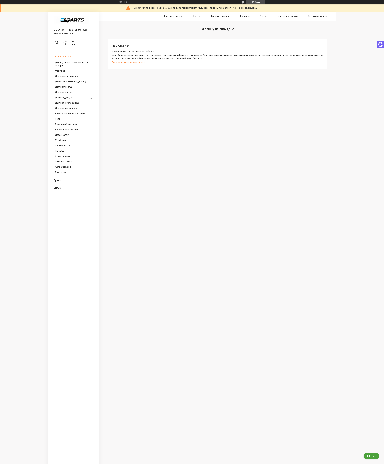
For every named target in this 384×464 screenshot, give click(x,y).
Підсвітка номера (63, 161)
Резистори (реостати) (66, 124)
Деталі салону (62, 135)
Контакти (245, 16)
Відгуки (57, 188)
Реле (57, 119)
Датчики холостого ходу (67, 76)
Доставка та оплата (220, 16)
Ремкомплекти (62, 145)
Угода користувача (317, 16)
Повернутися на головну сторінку (128, 62)
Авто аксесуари (63, 167)
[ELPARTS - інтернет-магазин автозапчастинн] (73, 20)
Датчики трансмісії (64, 92)
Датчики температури (66, 108)
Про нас (58, 180)
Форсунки (60, 71)
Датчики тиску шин (64, 87)
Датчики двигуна (63, 97)
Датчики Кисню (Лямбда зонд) (70, 81)
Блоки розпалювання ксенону (70, 113)
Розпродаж (61, 172)
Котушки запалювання (66, 129)
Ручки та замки (62, 156)
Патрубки (59, 151)
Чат (374, 456)
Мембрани (60, 140)
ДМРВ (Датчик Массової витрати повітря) (71, 64)
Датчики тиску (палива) (67, 103)
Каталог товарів (62, 56)
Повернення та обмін (287, 16)
